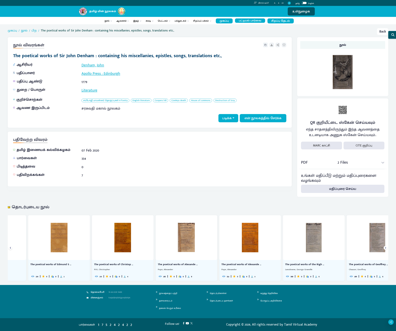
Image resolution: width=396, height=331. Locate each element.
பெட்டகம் (163, 21)
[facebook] (184, 323)
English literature (141, 100)
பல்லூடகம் (180, 21)
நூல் (107, 21)
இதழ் (136, 21)
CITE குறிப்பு (364, 145)
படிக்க (227, 118)
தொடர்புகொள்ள (218, 293)
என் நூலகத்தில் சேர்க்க (263, 118)
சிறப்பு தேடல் (280, 20)
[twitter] (192, 323)
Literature (89, 90)
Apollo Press (91, 74)
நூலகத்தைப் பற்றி (168, 293)
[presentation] (10, 248)
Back (382, 31)
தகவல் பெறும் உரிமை (170, 308)
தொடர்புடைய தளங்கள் (221, 300)
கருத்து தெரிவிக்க (269, 293)
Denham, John (93, 65)
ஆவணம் (121, 21)
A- (275, 3)
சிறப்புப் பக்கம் (201, 21)
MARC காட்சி (321, 145)
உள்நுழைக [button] (301, 11)
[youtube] (188, 323)
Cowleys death (178, 100)
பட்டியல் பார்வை (250, 20)
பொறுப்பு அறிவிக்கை (271, 300)
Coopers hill (160, 100)
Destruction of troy (225, 100)
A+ (283, 3)
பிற (34, 30)
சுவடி (148, 21)
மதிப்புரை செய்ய (342, 189)
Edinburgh (112, 74)
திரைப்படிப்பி (263, 3)
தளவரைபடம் (165, 300)
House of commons (200, 100)
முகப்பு (224, 20)
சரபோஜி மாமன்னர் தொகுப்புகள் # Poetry (105, 100)
